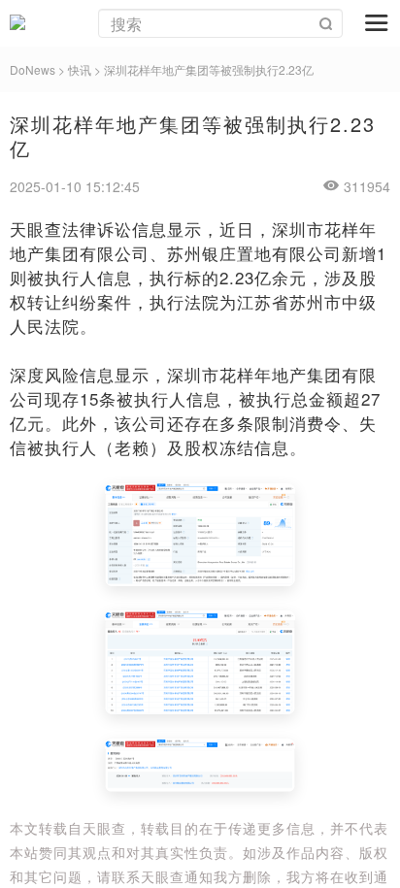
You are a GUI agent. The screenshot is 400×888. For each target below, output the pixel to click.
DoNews (32, 69)
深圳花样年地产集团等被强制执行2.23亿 (209, 69)
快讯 (79, 69)
